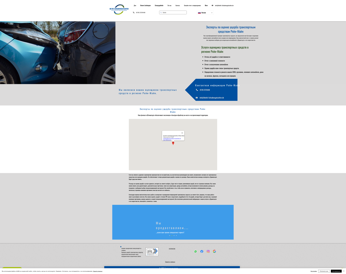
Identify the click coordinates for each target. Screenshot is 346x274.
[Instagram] (208, 251)
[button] (145, 5)
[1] (169, 235)
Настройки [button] (314, 271)
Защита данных (97, 271)
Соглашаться (336, 271)
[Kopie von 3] (176, 235)
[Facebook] (202, 251)
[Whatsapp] (195, 251)
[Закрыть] (344, 271)
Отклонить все (324, 271)
